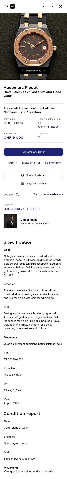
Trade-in (11, 162)
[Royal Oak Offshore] (52, 6)
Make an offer (31, 162)
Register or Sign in (33, 152)
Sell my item (53, 162)
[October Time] (60, 6)
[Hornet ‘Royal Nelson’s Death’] (44, 6)
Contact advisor (36, 175)
